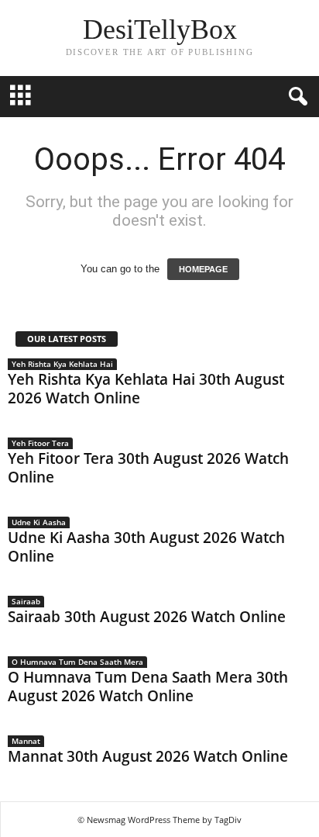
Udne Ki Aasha (39, 522)
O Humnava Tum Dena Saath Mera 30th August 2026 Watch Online (148, 686)
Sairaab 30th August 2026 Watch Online (147, 617)
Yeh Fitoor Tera (40, 443)
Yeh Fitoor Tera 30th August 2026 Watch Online (148, 467)
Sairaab (26, 601)
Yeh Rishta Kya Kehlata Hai (62, 363)
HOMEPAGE (203, 269)
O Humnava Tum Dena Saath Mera (77, 661)
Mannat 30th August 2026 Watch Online (148, 756)
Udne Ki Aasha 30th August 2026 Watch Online (146, 546)
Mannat (26, 740)
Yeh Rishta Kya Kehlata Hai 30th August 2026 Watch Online (146, 388)
